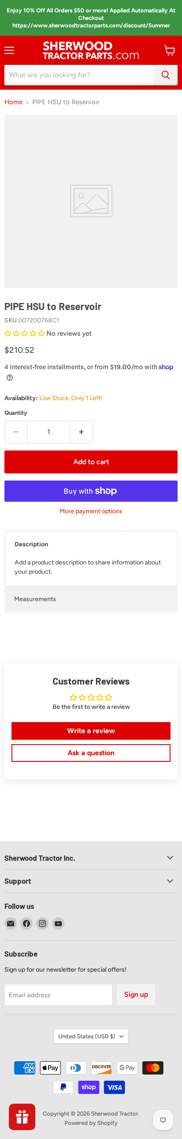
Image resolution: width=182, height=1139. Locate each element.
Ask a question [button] (91, 753)
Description (31, 544)
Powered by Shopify (91, 1123)
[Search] (166, 75)
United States (86, 1036)
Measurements (35, 599)
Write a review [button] (91, 731)
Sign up (136, 994)
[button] (25, 333)
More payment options (91, 511)
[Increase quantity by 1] (81, 431)
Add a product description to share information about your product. (88, 567)
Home (13, 102)
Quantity (15, 412)
